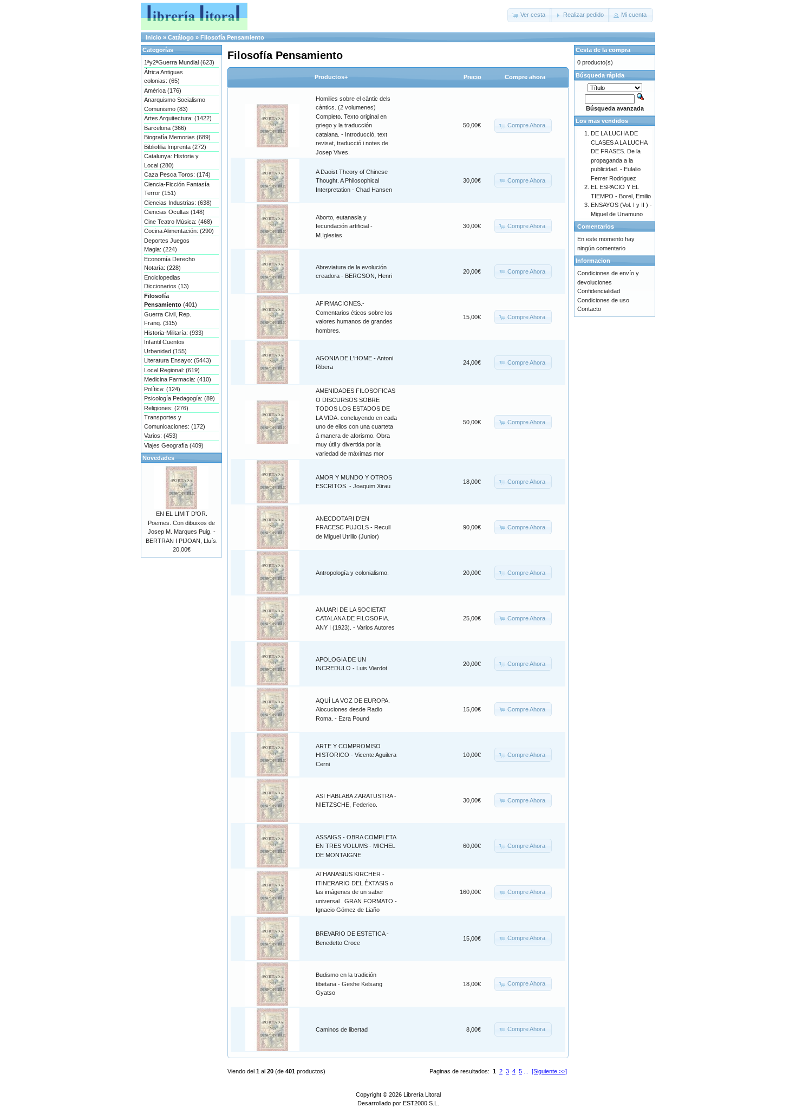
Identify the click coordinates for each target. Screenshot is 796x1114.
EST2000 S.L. (421, 1103)
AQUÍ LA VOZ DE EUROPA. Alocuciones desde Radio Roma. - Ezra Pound (353, 709)
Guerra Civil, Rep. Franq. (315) (167, 319)
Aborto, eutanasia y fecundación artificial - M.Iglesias (344, 226)
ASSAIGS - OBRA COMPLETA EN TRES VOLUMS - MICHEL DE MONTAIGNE (356, 846)
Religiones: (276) (166, 408)
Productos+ (331, 77)
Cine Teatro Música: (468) (178, 221)
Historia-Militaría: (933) (174, 332)
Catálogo (181, 37)
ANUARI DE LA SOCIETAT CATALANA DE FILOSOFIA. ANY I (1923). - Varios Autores (355, 618)
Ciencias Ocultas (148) (174, 212)
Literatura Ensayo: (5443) (177, 360)
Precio (472, 77)
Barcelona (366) (165, 128)
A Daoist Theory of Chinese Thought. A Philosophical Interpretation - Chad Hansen (354, 181)
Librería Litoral (422, 1094)
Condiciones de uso (603, 300)
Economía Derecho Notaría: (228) (169, 263)
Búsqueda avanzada (615, 108)
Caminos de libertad (342, 1029)
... (526, 1071)
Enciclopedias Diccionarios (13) (166, 282)
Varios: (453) (161, 435)
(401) (170, 300)
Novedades (158, 458)
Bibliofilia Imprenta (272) (175, 147)
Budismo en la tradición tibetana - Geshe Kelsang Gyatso (349, 983)
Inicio (153, 37)
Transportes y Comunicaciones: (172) (174, 422)
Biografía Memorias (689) (177, 137)
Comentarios (596, 226)
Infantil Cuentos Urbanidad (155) (165, 346)
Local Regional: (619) (172, 370)
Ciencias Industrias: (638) (178, 202)
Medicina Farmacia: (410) (177, 379)
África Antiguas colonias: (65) (163, 77)
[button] (529, 15)
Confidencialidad (598, 291)
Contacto (589, 309)
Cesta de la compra (603, 50)
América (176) (162, 90)
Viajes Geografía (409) (174, 445)
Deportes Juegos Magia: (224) (167, 245)
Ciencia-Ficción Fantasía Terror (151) (177, 189)
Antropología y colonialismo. (352, 572)
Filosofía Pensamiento (232, 37)
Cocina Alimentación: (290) (179, 231)
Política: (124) (162, 389)
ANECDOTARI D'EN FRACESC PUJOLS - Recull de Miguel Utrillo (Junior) (353, 527)
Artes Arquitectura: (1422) (178, 118)
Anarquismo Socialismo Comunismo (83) (174, 104)
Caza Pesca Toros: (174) (177, 174)
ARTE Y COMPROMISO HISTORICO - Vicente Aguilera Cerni (356, 755)
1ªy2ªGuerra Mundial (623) (179, 62)
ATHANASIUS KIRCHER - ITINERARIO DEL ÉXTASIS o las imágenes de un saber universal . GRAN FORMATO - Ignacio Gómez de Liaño (356, 892)
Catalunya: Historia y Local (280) (171, 161)
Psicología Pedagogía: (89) (179, 398)
